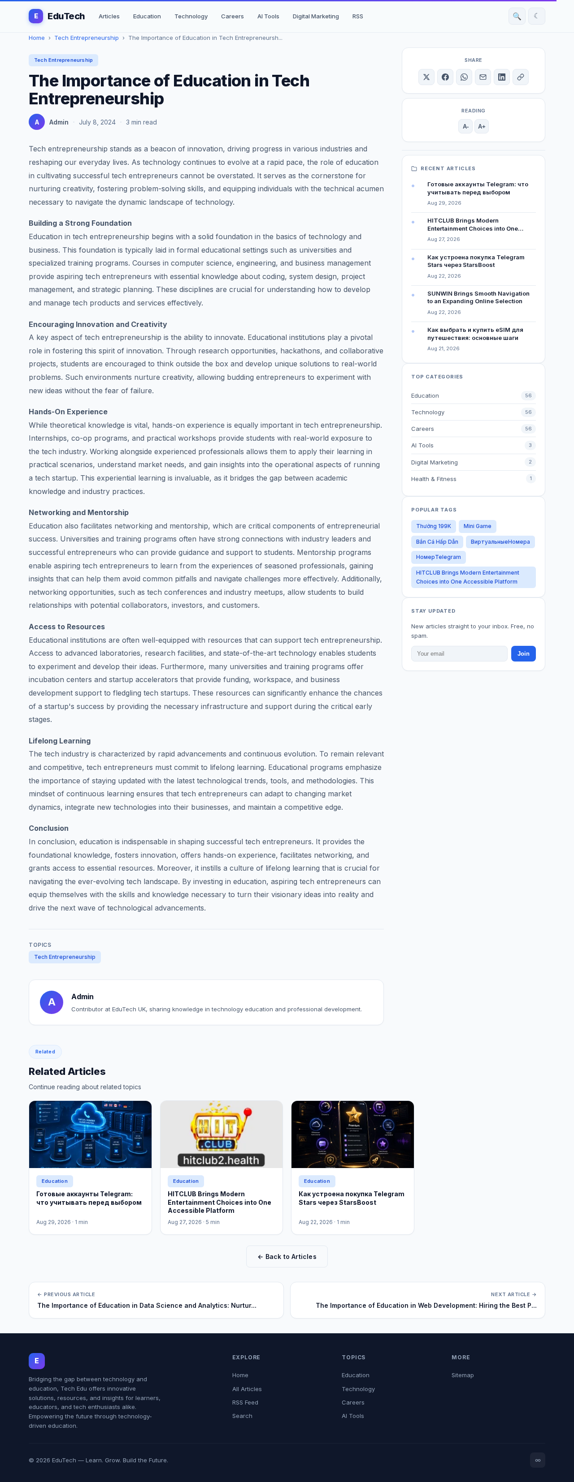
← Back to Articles (287, 1256)
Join (523, 653)
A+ (482, 126)
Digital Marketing (316, 16)
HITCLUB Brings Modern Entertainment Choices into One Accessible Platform (467, 577)
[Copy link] (521, 77)
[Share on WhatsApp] (464, 77)
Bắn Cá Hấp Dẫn (437, 541)
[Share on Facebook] (445, 77)
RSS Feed (245, 1402)
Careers (232, 16)
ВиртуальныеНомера (500, 541)
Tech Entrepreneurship (86, 37)
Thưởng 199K (433, 526)
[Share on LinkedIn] (502, 77)
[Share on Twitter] (426, 77)
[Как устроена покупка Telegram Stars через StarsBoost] (352, 1134)
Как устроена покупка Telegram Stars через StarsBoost (351, 1198)
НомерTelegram (438, 557)
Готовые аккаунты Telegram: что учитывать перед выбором (89, 1198)
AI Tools (268, 16)
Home (37, 37)
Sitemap (463, 1375)
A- (466, 126)
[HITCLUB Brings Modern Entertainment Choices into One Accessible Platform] (222, 1134)
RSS (357, 16)
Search (242, 1415)
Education (147, 16)
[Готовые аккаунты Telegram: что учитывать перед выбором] (90, 1134)
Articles (109, 16)
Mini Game (477, 526)
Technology (191, 16)
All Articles (247, 1388)
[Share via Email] (483, 77)
